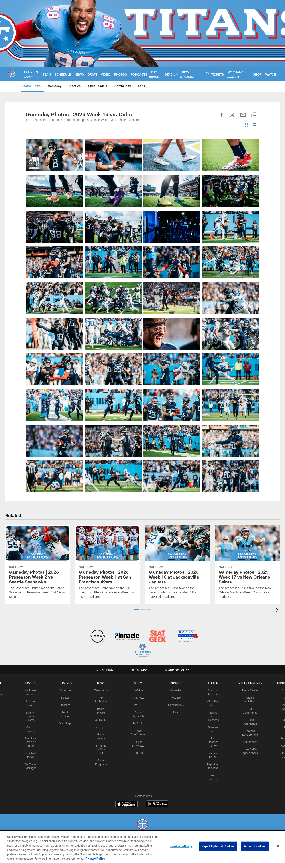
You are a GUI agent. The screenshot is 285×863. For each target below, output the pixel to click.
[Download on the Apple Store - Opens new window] (126, 804)
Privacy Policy (95, 858)
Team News (101, 690)
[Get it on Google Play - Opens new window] (157, 806)
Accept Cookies (255, 846)
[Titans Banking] (127, 636)
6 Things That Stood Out (101, 749)
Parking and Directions (213, 716)
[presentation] (278, 610)
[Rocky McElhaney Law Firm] (188, 636)
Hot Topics (101, 727)
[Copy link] (253, 115)
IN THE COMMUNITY (250, 683)
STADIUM (212, 683)
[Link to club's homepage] (11, 73)
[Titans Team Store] (142, 651)
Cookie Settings (181, 846)
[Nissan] (97, 636)
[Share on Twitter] (232, 117)
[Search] (207, 74)
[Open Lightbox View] (54, 155)
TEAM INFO (65, 683)
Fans (176, 712)
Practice (176, 697)
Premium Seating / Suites (30, 742)
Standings (65, 723)
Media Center (250, 690)
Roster (65, 697)
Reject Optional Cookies (218, 846)
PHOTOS (175, 683)
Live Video (138, 690)
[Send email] (243, 117)
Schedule (65, 690)
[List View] (254, 125)
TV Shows (138, 697)
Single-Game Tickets (30, 716)
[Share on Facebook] (221, 117)
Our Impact (250, 742)
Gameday (175, 690)
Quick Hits (101, 719)
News (101, 683)
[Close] (278, 846)
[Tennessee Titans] (142, 824)
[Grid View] (245, 125)
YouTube (138, 752)
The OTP (138, 704)
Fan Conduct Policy (213, 742)
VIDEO (138, 683)
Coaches (65, 704)
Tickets (30, 683)
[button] (137, 609)
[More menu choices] (200, 74)
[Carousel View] (236, 125)
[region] (142, 846)
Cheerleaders (176, 704)
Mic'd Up (138, 723)
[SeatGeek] (157, 636)
